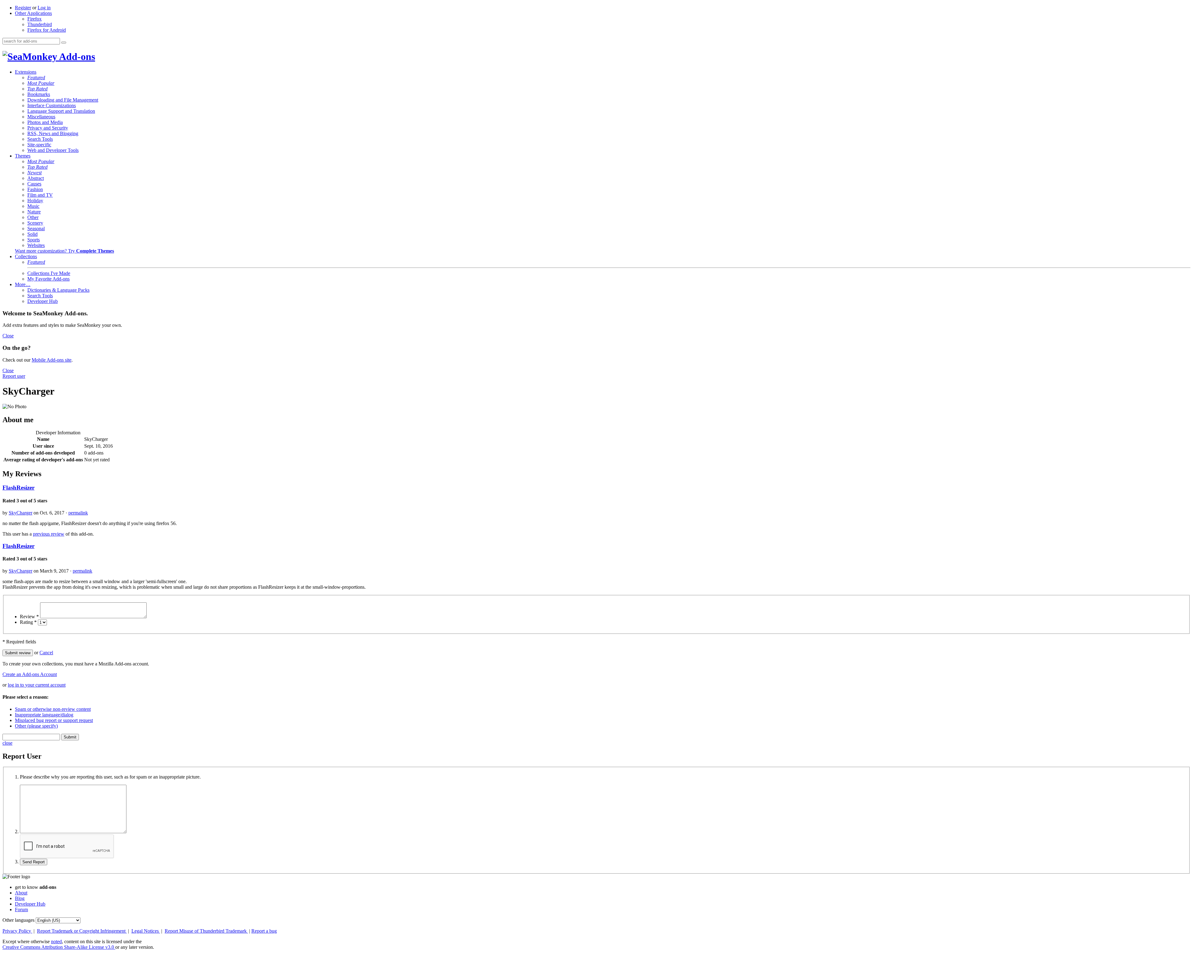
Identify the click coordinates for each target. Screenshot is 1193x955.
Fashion (35, 189)
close (7, 743)
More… (22, 284)
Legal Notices (145, 931)
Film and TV (40, 195)
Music (33, 206)
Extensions (25, 72)
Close (8, 335)
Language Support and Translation (61, 111)
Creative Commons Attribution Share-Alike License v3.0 (58, 947)
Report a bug (264, 931)
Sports (33, 239)
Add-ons (76, 56)
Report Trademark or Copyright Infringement (82, 931)
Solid (32, 234)
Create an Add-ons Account (29, 674)
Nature (34, 211)
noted (56, 941)
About (21, 892)
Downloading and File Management (62, 100)
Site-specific (39, 144)
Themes (22, 155)
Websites (36, 245)
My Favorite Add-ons (48, 278)
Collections (26, 256)
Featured (36, 77)
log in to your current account (37, 685)
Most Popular (40, 83)
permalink (78, 512)
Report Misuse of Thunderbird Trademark (206, 931)
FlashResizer (18, 487)
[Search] (63, 42)
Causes (34, 183)
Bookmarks (38, 94)
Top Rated (37, 88)
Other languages (18, 920)
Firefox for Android (46, 30)
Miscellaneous (41, 116)
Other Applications (33, 13)
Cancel (46, 652)
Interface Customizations (51, 105)
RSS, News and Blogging (52, 133)
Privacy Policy (17, 931)
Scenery (35, 223)
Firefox (34, 18)
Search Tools (40, 139)
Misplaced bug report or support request (54, 720)
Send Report (33, 862)
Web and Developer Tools (53, 150)
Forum (21, 909)
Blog (20, 898)
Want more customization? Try (64, 251)
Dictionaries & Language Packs (58, 290)
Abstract (35, 178)
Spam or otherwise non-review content (53, 709)
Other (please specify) (36, 726)
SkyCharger (20, 512)
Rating (28, 622)
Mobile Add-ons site (51, 360)
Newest (34, 172)
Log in (44, 7)
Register (23, 7)
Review (29, 616)
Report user (13, 376)
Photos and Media (45, 122)
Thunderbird (39, 24)
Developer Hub (42, 301)
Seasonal (36, 228)
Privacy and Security (47, 127)
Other (33, 217)
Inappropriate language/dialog (44, 714)
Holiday (35, 200)
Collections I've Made (48, 273)
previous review (48, 534)
